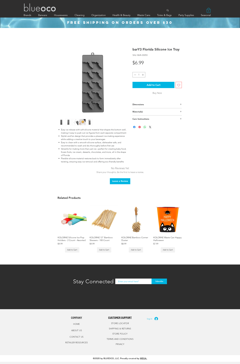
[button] (209, 10)
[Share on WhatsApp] (145, 127)
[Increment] (143, 74)
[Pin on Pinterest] (139, 127)
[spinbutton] (139, 74)
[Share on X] (150, 127)
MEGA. (143, 358)
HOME (76, 324)
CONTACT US (76, 336)
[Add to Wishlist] (179, 85)
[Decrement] (135, 74)
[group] (120, 229)
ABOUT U (76, 330)
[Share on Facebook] (134, 127)
